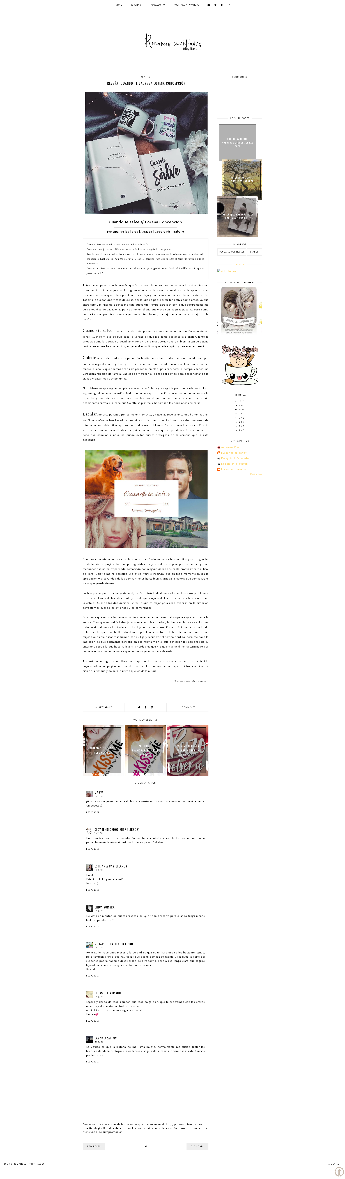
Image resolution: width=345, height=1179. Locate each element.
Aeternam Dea (230, 447)
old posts (197, 1146)
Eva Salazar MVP (107, 1038)
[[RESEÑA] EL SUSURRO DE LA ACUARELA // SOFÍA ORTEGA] (237, 235)
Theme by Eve (333, 1164)
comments (187, 707)
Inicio (119, 4)
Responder (92, 812)
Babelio (178, 231)
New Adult (105, 707)
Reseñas (136, 4)
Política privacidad (187, 4)
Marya (99, 792)
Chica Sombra (105, 907)
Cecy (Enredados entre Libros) (117, 829)
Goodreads (163, 231)
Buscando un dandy (234, 452)
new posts (94, 1146)
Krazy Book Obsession (235, 458)
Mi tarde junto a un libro (114, 944)
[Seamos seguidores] (250, 333)
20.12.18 (99, 1042)
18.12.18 (99, 796)
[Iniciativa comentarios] (240, 384)
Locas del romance (108, 993)
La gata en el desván (234, 463)
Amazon (146, 231)
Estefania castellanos (111, 866)
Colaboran (158, 4)
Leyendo (240, 264)
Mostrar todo (256, 474)
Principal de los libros (122, 231)
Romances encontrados (29, 1164)
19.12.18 (99, 833)
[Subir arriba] (339, 1172)
